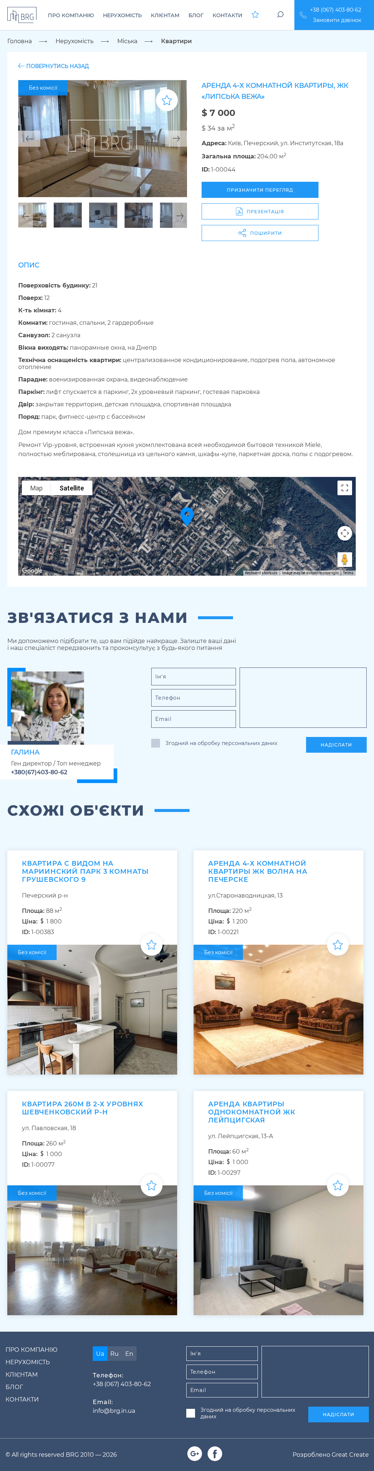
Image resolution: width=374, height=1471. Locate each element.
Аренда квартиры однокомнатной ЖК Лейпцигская (251, 1112)
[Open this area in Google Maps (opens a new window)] (32, 571)
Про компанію (31, 1349)
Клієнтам (21, 1374)
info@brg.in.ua (114, 1410)
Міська (127, 41)
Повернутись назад (57, 66)
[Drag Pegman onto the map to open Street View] (344, 559)
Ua (100, 1353)
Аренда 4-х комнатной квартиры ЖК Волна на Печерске (258, 871)
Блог (14, 1387)
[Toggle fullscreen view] (344, 488)
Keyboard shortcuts (261, 573)
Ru (114, 1353)
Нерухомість (75, 41)
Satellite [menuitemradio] (72, 488)
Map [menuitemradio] (36, 488)
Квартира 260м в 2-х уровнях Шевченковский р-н (82, 1108)
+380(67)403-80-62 (39, 772)
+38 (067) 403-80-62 (335, 10)
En (129, 1353)
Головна (19, 41)
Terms (348, 573)
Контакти (22, 1399)
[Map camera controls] (344, 533)
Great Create (350, 1454)
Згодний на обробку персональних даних (221, 743)
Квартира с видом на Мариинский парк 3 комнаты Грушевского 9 (85, 871)
